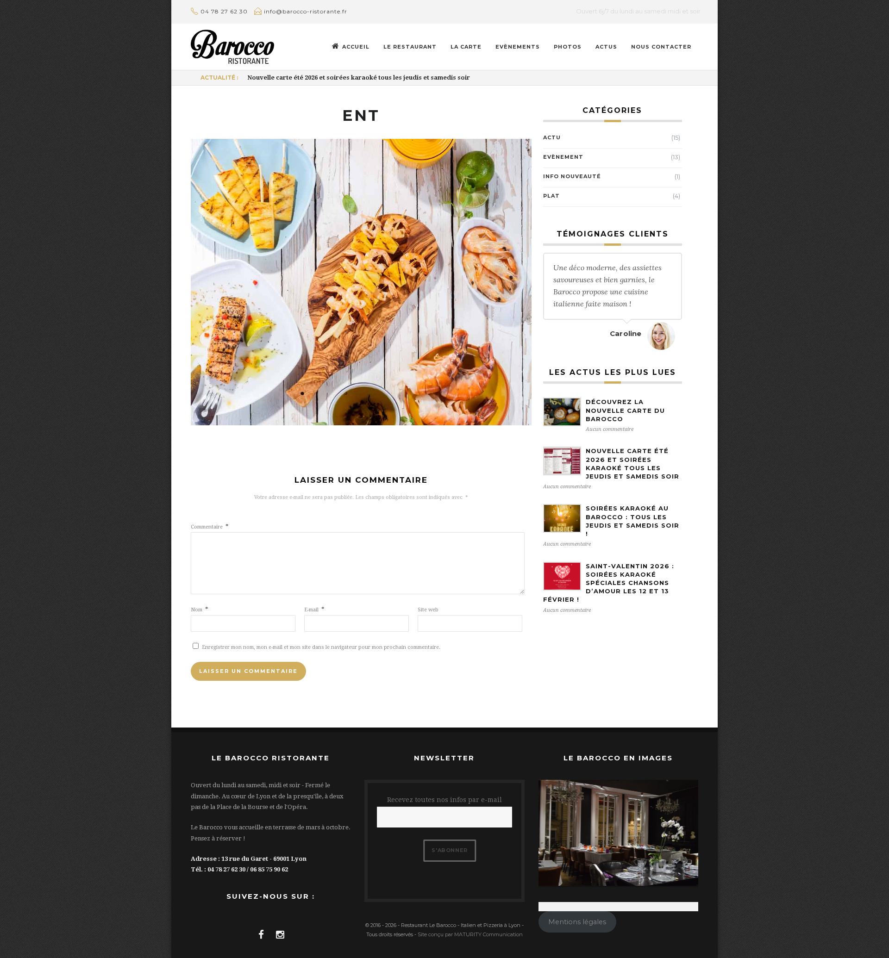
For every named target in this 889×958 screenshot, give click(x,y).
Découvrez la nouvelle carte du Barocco (625, 410)
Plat (551, 196)
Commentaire (210, 527)
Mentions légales (577, 922)
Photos (568, 47)
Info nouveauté (572, 176)
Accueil (355, 47)
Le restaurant (410, 47)
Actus (606, 47)
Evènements (517, 47)
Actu (552, 137)
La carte (466, 47)
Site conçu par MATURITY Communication (470, 934)
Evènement (563, 157)
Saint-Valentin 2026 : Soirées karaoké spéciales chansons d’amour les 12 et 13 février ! (608, 582)
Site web (428, 610)
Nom (199, 610)
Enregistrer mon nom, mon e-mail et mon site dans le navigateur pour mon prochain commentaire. (321, 647)
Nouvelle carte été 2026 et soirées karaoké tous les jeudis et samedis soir (358, 77)
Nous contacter (661, 47)
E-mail (314, 610)
